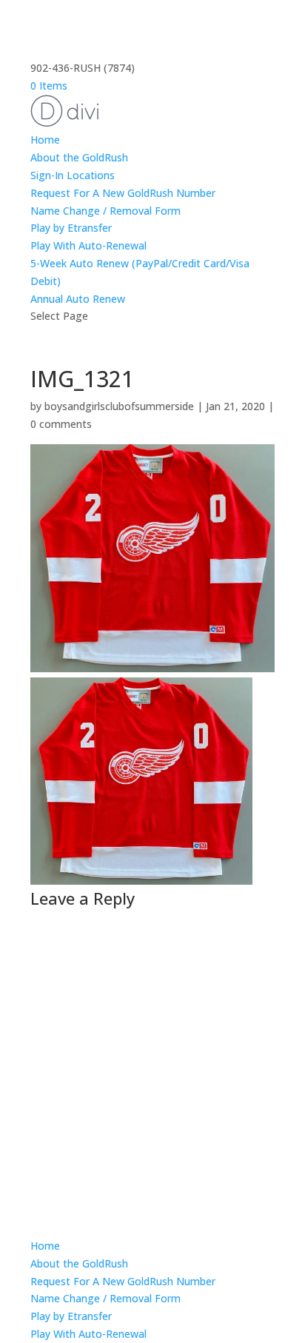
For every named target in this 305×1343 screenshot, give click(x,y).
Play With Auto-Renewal (88, 245)
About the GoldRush (79, 157)
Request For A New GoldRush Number (122, 193)
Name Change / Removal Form (105, 211)
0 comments (61, 424)
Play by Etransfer (71, 228)
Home (45, 140)
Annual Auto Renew (77, 299)
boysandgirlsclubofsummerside (119, 406)
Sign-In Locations (72, 175)
